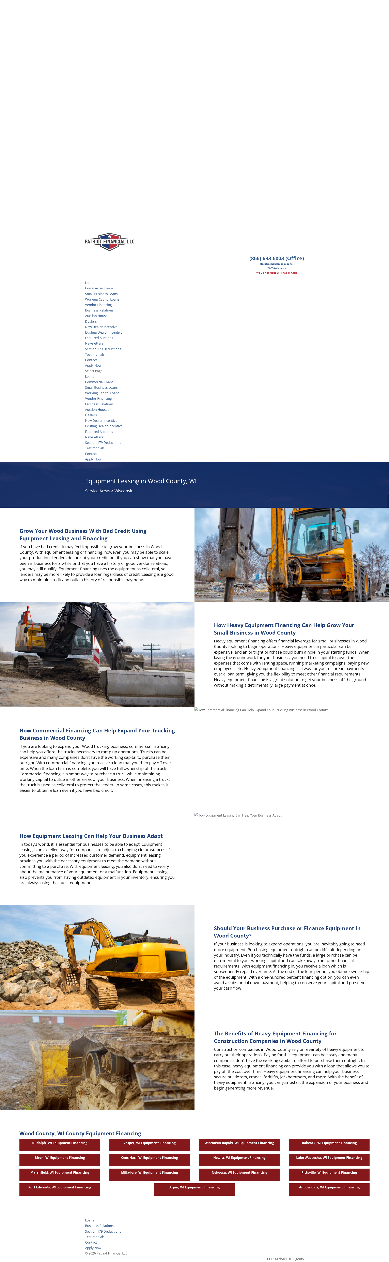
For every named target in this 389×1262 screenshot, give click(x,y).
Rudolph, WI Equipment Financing (59, 1143)
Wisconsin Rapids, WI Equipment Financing (239, 1143)
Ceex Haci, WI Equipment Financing (149, 1157)
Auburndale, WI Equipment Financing (329, 1187)
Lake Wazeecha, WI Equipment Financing (329, 1157)
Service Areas (97, 490)
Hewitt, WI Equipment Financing (239, 1157)
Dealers (91, 321)
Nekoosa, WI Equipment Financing (239, 1172)
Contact (91, 454)
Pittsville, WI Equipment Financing (329, 1172)
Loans (89, 376)
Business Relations (99, 404)
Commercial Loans (99, 288)
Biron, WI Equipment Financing (60, 1157)
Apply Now (93, 459)
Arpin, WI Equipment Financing (194, 1187)
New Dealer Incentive (101, 327)
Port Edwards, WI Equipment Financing (59, 1187)
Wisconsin (124, 490)
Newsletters (94, 343)
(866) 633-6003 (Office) (276, 258)
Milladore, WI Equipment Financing (149, 1172)
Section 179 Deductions (103, 442)
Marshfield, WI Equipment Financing (59, 1172)
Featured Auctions (99, 338)
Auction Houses (97, 316)
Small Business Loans (101, 294)
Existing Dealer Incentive (103, 332)
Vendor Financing (98, 305)
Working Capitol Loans (102, 299)
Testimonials (95, 448)
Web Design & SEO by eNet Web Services (273, 1253)
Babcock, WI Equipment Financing (329, 1143)
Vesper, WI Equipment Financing (150, 1143)
